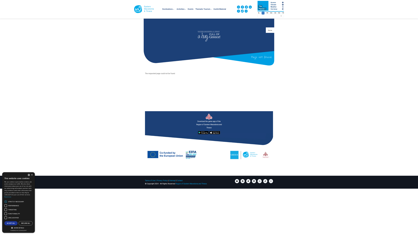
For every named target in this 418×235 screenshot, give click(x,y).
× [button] (32, 175)
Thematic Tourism (202, 9)
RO (279, 13)
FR (267, 13)
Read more (7, 197)
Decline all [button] (25, 223)
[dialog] (18, 202)
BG (271, 13)
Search (332, 16)
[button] (18, 228)
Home (270, 30)
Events (190, 9)
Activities (181, 9)
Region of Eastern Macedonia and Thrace (191, 184)
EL (259, 13)
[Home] (144, 9)
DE (275, 13)
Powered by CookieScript (18, 230)
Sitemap (172, 181)
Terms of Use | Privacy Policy (156, 181)
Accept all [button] (11, 223)
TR (283, 13)
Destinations (167, 9)
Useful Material (219, 9)
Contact (180, 181)
